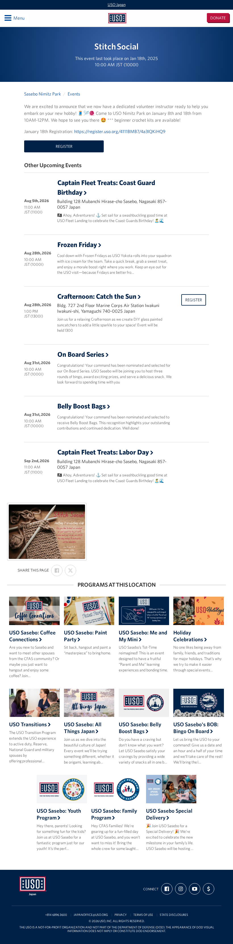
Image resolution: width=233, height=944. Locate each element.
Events (74, 94)
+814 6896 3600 (56, 915)
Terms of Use (143, 915)
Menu (14, 18)
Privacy (121, 915)
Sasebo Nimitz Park (42, 94)
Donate (218, 17)
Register (64, 146)
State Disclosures (174, 915)
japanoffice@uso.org (91, 915)
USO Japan (117, 4)
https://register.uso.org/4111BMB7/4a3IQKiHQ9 (119, 131)
